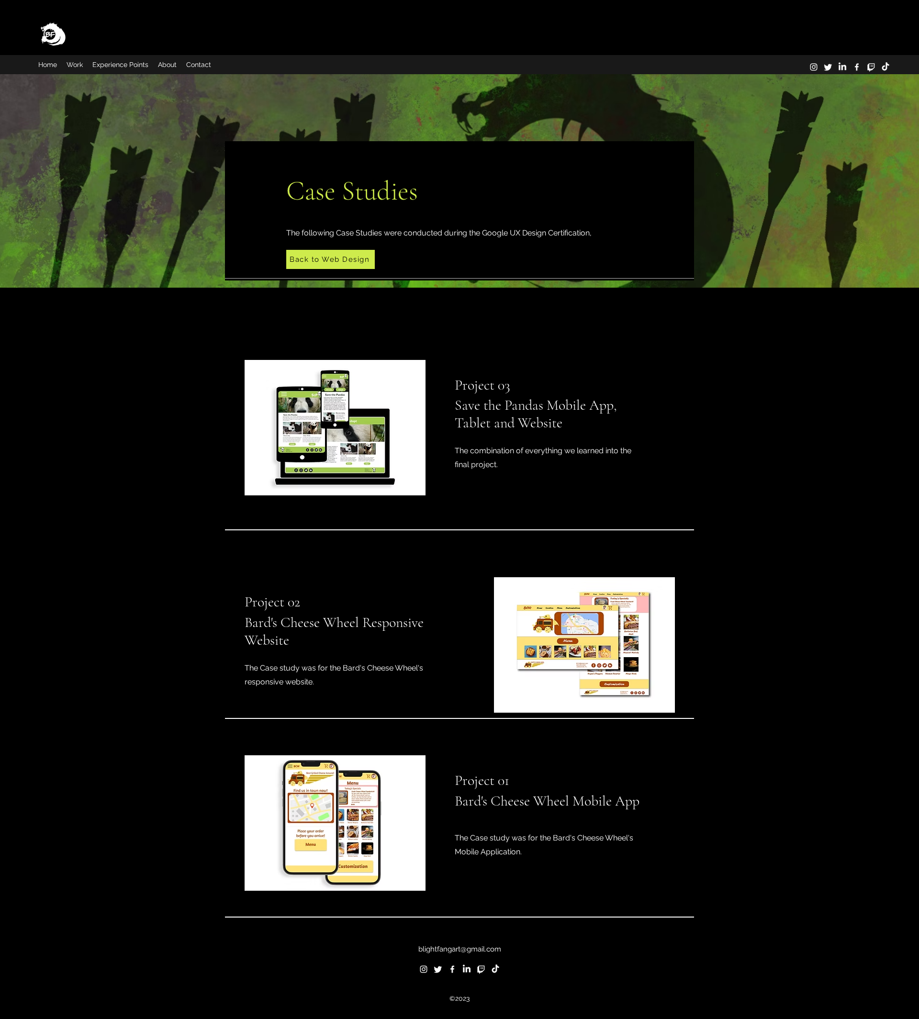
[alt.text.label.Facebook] (857, 67)
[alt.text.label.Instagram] (813, 67)
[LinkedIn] (842, 67)
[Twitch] (871, 67)
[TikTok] (885, 67)
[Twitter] (828, 67)
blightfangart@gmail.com (459, 949)
